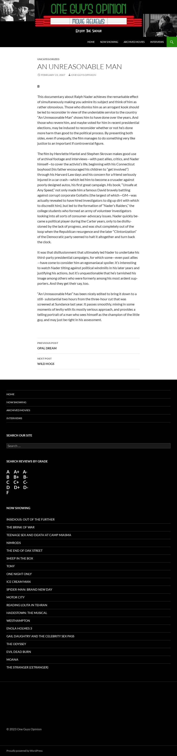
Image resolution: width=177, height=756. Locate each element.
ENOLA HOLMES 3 (19, 628)
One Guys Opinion (83, 75)
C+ (16, 482)
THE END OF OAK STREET (24, 550)
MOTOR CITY (15, 597)
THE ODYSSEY (16, 644)
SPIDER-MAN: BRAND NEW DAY (29, 589)
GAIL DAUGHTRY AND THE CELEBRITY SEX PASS (40, 636)
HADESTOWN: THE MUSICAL (26, 613)
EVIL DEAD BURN (18, 652)
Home (91, 41)
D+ (17, 487)
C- (25, 482)
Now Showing (109, 41)
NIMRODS (13, 543)
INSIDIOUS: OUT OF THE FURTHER (30, 519)
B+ (16, 476)
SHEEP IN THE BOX (19, 558)
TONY (10, 566)
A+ (16, 471)
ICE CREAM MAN (18, 581)
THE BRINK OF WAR (20, 527)
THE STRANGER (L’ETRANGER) (27, 667)
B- (25, 476)
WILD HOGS (45, 361)
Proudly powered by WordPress (24, 750)
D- (25, 487)
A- (25, 471)
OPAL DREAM (47, 345)
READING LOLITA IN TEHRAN (26, 605)
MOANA (12, 659)
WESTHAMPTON (18, 620)
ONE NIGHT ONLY (19, 574)
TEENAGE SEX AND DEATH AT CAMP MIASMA (38, 535)
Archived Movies (134, 41)
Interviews (157, 41)
